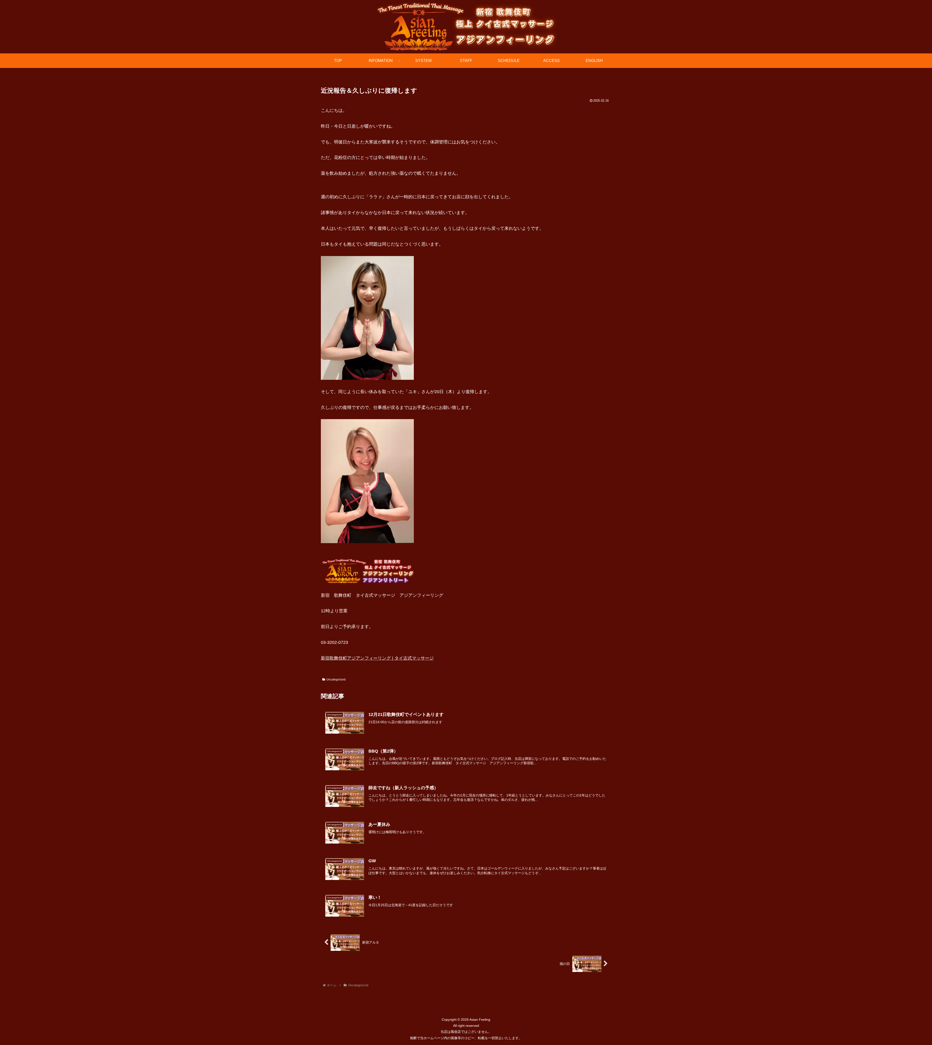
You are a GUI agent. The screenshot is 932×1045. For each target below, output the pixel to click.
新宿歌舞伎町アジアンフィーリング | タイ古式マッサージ (377, 658)
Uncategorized (336, 679)
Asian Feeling (479, 1019)
